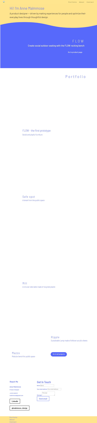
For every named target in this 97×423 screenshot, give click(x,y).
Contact (90, 2)
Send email (43, 398)
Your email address (42, 389)
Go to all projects (59, 354)
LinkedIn (15, 401)
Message (39, 395)
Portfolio (72, 2)
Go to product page (75, 52)
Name (38, 385)
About (81, 2)
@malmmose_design (19, 408)
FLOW (78, 41)
